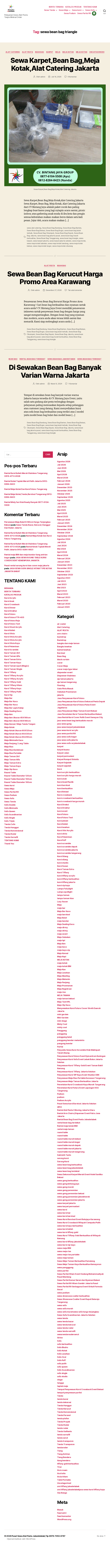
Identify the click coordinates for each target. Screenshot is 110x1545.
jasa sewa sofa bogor (67, 737)
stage (60, 1380)
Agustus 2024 (63, 539)
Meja (57, 52)
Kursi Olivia (9, 633)
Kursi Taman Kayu (12, 662)
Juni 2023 (61, 584)
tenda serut (62, 1438)
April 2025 (62, 513)
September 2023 (65, 575)
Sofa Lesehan (63, 1354)
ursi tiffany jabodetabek (68, 1486)
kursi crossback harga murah (70, 801)
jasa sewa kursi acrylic (67, 730)
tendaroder (62, 1447)
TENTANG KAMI (90, 7)
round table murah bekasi (69, 1139)
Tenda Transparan (66, 1444)
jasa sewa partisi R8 (66, 733)
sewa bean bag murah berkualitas (54, 337)
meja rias (61, 992)
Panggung (62, 1030)
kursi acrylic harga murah (69, 775)
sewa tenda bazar (65, 1321)
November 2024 (64, 529)
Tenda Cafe (9, 824)
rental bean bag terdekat (32, 359)
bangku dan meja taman (68, 643)
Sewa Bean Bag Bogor (54, 230)
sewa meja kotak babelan (37, 243)
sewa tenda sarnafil (66, 1331)
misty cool (62, 1027)
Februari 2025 (63, 520)
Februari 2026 (63, 481)
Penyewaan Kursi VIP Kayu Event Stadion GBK (78, 1075)
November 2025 (64, 490)
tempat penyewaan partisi (69, 1392)
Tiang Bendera (64, 1457)
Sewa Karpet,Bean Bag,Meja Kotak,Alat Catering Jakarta (55, 64)
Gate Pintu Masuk (65, 688)
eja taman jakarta (65, 679)
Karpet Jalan (63, 753)
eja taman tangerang (67, 682)
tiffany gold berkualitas (68, 1464)
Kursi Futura (9, 614)
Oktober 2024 (63, 533)
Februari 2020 (63, 604)
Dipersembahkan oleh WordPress (21, 1539)
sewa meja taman (65, 1258)
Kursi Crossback (11, 604)
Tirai (59, 1467)
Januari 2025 (63, 523)
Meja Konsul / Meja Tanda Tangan (19, 724)
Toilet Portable (64, 1480)
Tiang (60, 1451)
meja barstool (63, 914)
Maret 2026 (62, 478)
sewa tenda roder (65, 1328)
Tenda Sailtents (64, 1431)
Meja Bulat (62, 918)
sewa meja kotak (79, 241)
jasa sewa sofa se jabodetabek (71, 743)
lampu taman (63, 895)
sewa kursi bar (64, 1213)
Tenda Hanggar (11, 827)
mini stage (62, 1021)
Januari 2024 (63, 562)
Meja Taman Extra (12, 763)
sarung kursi (63, 1158)
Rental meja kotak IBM (67, 1126)
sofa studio (62, 1376)
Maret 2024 (62, 555)
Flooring (61, 685)
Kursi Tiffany (10, 672)
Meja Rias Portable (12, 753)
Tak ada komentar (75, 290)
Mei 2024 (61, 549)
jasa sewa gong (64, 724)
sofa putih (61, 1363)
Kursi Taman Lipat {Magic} (16, 666)
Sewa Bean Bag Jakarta (64, 334)
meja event (62, 934)
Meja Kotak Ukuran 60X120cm (18, 730)
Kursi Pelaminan (11, 646)
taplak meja (62, 1386)
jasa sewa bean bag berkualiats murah (75, 720)
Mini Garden (62, 1017)
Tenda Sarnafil (11, 837)
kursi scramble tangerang (69, 853)
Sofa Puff (61, 1360)
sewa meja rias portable (68, 1254)
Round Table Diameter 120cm (18, 776)
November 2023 (64, 568)
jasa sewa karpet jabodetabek (71, 727)
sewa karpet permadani (68, 1206)
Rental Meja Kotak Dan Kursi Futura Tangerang (25, 489)
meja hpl (61, 940)
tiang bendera (63, 1460)
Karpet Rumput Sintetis (68, 759)
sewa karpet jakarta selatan (60, 241)
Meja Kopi (61, 956)
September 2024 (65, 536)
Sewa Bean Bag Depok (64, 233)
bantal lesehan (64, 650)
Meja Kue (61, 969)
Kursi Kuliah (9, 630)
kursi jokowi (62, 821)
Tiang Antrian (63, 1454)
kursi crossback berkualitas (70, 798)
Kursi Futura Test (12, 624)
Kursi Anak (9, 601)
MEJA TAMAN (63, 995)
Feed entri (61, 1513)
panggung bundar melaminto (70, 1040)
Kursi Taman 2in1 (12, 653)
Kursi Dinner (10, 608)
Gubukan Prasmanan (66, 692)
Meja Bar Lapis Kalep (14, 708)
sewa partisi (63, 1271)
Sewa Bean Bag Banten (72, 228)
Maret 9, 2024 (56, 384)
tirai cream (62, 1470)
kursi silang (62, 859)
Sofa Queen (9, 811)
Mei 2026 (61, 471)
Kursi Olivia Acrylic (13, 637)
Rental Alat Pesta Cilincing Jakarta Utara (76, 1110)
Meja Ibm (8, 714)
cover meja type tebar (67, 669)
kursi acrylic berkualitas (68, 772)
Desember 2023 (64, 565)
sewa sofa (62, 1305)
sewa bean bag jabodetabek (61, 359)
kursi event (62, 811)
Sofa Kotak (62, 1350)
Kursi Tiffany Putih (12, 692)
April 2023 (62, 591)
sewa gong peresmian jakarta (71, 1200)
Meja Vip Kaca (11, 769)
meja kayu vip (63, 950)
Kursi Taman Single (13, 669)
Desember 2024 (64, 526)
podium (60, 1097)
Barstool (61, 653)
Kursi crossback (64, 795)
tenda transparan (65, 1441)
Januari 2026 (63, 484)
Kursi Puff (61, 840)
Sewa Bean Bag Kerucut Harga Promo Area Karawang (55, 278)
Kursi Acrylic (10, 598)
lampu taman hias (65, 898)
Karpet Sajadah (64, 762)
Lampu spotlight (64, 892)
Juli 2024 (61, 542)
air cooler (61, 624)
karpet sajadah (64, 766)
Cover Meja (62, 666)
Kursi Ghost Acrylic (13, 627)
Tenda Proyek (63, 1422)
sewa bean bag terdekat (89, 359)
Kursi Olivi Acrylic (65, 830)
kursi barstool (63, 785)
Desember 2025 (64, 487)
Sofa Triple (9, 821)
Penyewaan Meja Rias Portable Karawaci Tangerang (81, 1078)
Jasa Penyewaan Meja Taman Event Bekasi (77, 711)
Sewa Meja (63, 10)
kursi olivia (62, 834)
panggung (62, 1034)
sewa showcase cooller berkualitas (73, 1296)
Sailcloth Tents (64, 1155)
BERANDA (8, 588)
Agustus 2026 (63, 461)
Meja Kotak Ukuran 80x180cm (18, 737)
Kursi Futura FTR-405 (14, 617)
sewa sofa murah (65, 1308)
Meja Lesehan (63, 973)
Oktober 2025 (63, 494)
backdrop (61, 637)
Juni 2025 (61, 507)
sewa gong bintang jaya (68, 1184)
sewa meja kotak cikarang (62, 246)
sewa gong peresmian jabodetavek (73, 1197)
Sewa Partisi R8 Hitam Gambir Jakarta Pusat (77, 1283)
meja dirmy (62, 927)
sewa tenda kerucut (66, 1325)
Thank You (9, 843)
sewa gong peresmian (67, 1190)
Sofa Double (9, 805)
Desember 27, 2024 (54, 290)
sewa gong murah (65, 1187)
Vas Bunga (62, 1493)
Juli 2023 (61, 581)
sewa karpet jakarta (41, 241)
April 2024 (62, 552)
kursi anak (62, 779)
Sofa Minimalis (11, 808)
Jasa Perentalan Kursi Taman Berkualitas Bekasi (79, 714)
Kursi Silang (62, 856)
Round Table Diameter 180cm (18, 782)
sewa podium (63, 1293)
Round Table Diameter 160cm (18, 779)
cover (60, 663)
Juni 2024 (61, 545)
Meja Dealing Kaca (12, 711)
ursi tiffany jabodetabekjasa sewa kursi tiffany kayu (81, 1489)
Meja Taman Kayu (12, 766)
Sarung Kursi (63, 1161)
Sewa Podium (70, 13)
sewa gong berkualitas (67, 1180)
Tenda (60, 1396)
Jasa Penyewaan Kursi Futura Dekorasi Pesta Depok (81, 701)
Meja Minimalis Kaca (13, 740)
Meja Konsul (62, 953)
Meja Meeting (63, 976)
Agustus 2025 (63, 500)
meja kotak (68, 52)
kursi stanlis (62, 863)
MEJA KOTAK (81, 52)
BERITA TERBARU (56, 7)
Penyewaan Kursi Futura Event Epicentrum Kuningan (81, 1056)
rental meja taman (65, 1129)
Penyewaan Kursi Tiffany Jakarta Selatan (76, 1071)
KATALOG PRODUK (73, 7)
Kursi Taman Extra (12, 659)
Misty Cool (62, 1024)
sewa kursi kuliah (65, 1229)
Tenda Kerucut (64, 1409)
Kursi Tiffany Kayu (12, 688)
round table (62, 1132)
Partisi (60, 1047)
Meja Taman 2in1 (12, 756)
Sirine (60, 1338)
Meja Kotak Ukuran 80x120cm (18, 734)
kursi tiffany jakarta (66, 882)
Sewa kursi (76, 10)
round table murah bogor (68, 1142)
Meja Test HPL (63, 1002)
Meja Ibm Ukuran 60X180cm (17, 721)
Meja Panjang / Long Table (16, 743)
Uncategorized (96, 52)
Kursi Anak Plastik (65, 782)
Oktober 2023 (63, 571)
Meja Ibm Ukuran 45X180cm (17, 717)
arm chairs (62, 633)
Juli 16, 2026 (56, 77)
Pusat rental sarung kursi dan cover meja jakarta (26, 565)
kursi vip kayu (63, 885)
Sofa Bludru (62, 1347)
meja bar (61, 908)
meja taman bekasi (66, 998)
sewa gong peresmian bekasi (70, 1193)
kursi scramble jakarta (67, 850)
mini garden (62, 1014)
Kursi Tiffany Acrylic (13, 675)
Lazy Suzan (62, 901)
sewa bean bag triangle (69, 238)
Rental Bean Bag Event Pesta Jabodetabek (76, 1119)
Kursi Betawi (63, 792)
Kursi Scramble (11, 650)
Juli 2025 (61, 503)
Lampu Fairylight (65, 889)
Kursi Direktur (10, 611)
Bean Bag (39, 52)
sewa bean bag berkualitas (69, 1165)
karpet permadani (65, 756)
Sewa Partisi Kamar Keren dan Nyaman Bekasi (78, 1280)
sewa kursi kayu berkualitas (70, 1226)
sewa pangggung (65, 1267)
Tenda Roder (10, 834)
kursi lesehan (63, 827)
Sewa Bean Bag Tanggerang (48, 238)
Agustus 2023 (63, 578)
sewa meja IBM (64, 1248)
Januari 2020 (63, 607)
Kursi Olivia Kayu (12, 643)
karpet (49, 52)
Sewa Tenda (49, 10)
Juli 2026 (61, 465)
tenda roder (62, 1428)
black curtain (63, 659)
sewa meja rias (64, 1251)
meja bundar (63, 921)
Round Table (10, 772)
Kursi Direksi (63, 804)
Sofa (59, 1341)
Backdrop (61, 640)
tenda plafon (63, 1418)
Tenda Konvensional (13, 831)
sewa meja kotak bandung (58, 243)
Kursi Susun (62, 866)
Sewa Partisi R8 (84, 13)
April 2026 (62, 474)
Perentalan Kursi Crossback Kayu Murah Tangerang (81, 1084)
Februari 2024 (63, 558)
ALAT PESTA (27, 52)
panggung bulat (64, 1037)
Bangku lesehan (64, 646)
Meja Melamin (63, 979)
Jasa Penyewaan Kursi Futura (70, 698)
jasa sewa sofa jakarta (67, 740)
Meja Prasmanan (65, 985)
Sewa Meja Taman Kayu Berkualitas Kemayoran (79, 1264)
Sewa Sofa (90, 10)
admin (42, 77)
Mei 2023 (61, 587)
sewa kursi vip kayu (66, 1245)
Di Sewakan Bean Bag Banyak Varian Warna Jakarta (55, 371)
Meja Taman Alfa (12, 759)
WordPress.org (64, 1519)
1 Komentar (72, 384)
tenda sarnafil (63, 1434)
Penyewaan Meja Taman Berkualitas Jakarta (77, 1081)
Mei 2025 (61, 510)
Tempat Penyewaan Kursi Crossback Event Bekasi (80, 1389)
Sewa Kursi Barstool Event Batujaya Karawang (78, 1219)
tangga (60, 1383)
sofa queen (62, 1367)
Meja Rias (8, 747)
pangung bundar (65, 1043)
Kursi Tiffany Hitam (13, 685)
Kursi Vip (8, 695)
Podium (60, 1094)
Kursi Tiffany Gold (12, 682)
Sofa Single (9, 818)
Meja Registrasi (64, 989)
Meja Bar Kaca (11, 701)
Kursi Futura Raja (12, 620)
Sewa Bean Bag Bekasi (36, 230)
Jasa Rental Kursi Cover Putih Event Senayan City (80, 717)
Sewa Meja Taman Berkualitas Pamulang (76, 1261)
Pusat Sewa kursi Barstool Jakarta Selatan (76, 1103)
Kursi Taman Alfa (12, 656)
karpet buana (63, 750)
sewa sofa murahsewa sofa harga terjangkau (78, 1312)
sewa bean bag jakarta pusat (48, 236)
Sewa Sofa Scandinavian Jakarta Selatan (76, 1315)
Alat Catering (13, 52)
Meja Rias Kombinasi (13, 750)
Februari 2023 (63, 597)
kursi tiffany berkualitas (68, 879)
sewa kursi (62, 1210)
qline (59, 1107)
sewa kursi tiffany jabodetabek (71, 1242)
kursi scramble (64, 843)
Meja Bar (8, 698)
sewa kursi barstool (66, 1216)
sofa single (62, 1373)
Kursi (59, 769)
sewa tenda (62, 1318)
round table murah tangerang (71, 1152)
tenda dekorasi (64, 1402)
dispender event (65, 672)
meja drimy (62, 931)
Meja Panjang (63, 982)
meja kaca (62, 947)
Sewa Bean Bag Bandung (52, 228)
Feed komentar (64, 1516)
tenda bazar (62, 1399)
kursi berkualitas (65, 788)
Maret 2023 (62, 594)
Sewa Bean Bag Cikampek (43, 233)
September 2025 (65, 497)
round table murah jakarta (69, 1148)
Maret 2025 (62, 516)
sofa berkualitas (64, 1344)
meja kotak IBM (64, 966)
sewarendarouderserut (68, 1334)
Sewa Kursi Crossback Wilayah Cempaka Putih (78, 1222)
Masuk (60, 1510)
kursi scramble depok (67, 846)
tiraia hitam (62, 1477)
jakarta (60, 695)
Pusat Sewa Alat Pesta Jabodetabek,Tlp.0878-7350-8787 (38, 1536)
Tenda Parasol (64, 1415)
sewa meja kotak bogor (42, 246)
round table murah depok (69, 1145)
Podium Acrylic (64, 1100)
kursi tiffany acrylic (66, 876)
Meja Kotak (9, 727)
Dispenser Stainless (66, 676)
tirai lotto (61, 1473)
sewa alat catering (34, 228)
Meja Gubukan (63, 937)
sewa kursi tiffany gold (67, 1232)
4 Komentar (72, 77)
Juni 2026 (61, 468)
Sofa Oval (61, 1357)
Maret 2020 (62, 600)
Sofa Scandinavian (13, 814)
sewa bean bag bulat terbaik (56, 332)
